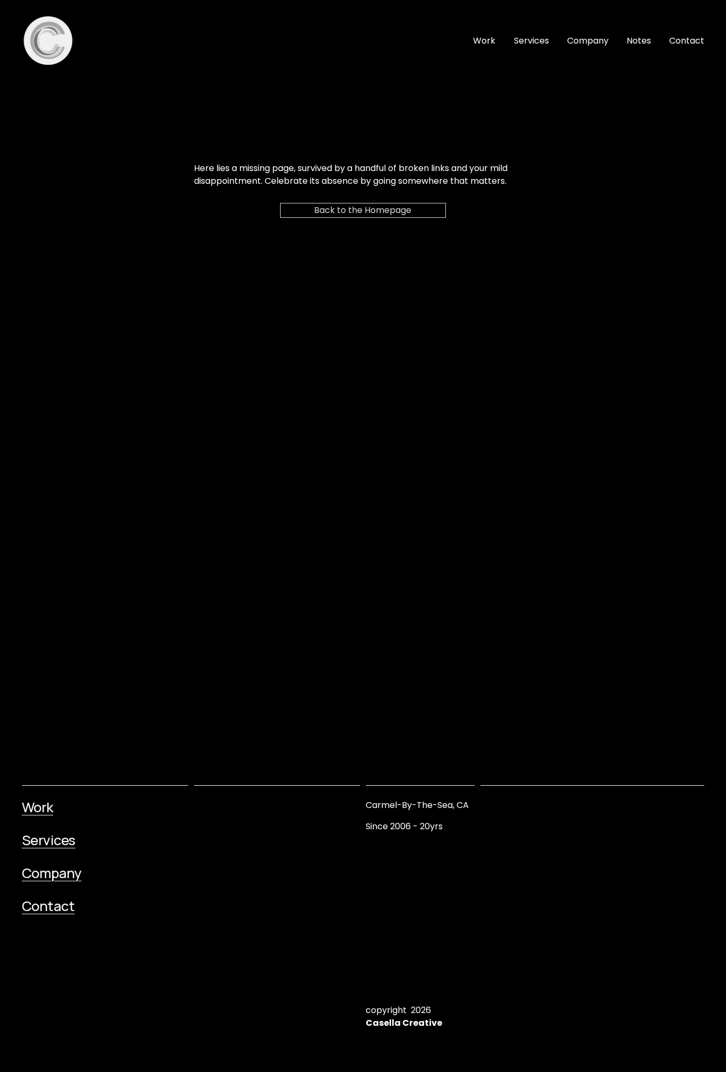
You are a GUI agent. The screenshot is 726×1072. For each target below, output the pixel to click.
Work (484, 41)
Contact (686, 41)
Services (531, 41)
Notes (639, 41)
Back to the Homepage (362, 210)
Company (588, 41)
